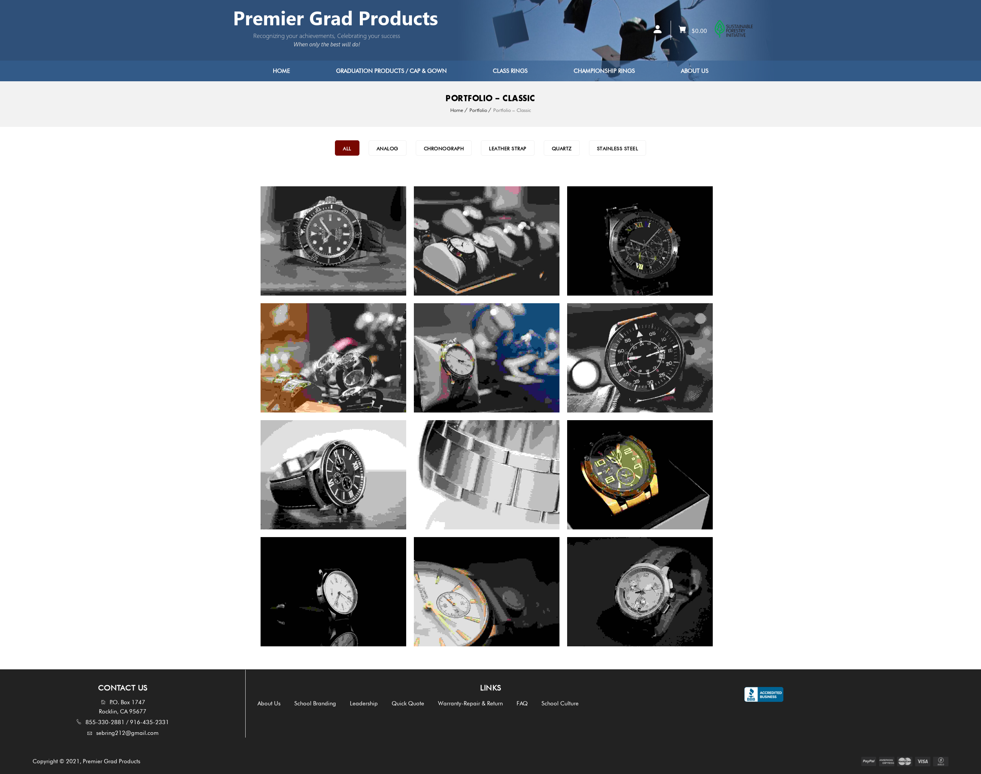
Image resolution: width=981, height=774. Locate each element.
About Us (695, 70)
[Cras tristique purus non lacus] (275, 241)
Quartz (562, 148)
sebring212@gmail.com (127, 733)
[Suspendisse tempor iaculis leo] (581, 591)
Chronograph (444, 148)
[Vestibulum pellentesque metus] (275, 474)
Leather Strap (508, 148)
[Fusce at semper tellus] (428, 591)
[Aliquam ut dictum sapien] (581, 474)
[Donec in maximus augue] (581, 357)
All (347, 148)
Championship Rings (604, 70)
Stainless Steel (617, 148)
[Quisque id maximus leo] (581, 241)
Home (281, 70)
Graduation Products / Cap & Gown (391, 70)
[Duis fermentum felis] (428, 241)
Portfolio (478, 110)
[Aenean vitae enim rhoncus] (428, 357)
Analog (388, 148)
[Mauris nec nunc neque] (275, 591)
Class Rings (510, 70)
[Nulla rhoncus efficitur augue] (428, 474)
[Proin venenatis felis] (275, 357)
